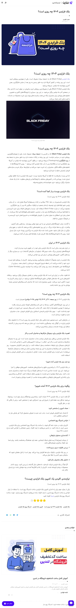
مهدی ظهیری (66, 19)
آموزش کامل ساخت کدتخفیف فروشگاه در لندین (50, 578)
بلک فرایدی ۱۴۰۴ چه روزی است (53, 507)
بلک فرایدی (66, 507)
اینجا (52, 496)
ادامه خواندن (64, 592)
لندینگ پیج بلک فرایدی (24, 507)
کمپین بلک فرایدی (38, 507)
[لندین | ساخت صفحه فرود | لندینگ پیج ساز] (62, 2)
